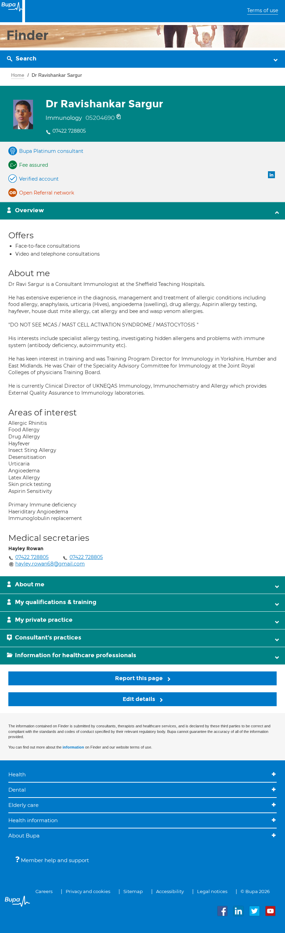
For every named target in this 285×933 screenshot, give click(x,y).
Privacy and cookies (88, 891)
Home (17, 75)
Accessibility (170, 891)
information (73, 747)
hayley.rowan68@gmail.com (50, 564)
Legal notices (212, 891)
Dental (17, 789)
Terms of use (262, 10)
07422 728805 (69, 131)
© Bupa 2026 (255, 891)
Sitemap (133, 891)
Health (17, 774)
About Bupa (24, 835)
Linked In (271, 174)
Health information (33, 820)
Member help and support (54, 860)
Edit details (139, 699)
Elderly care (23, 805)
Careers (43, 891)
